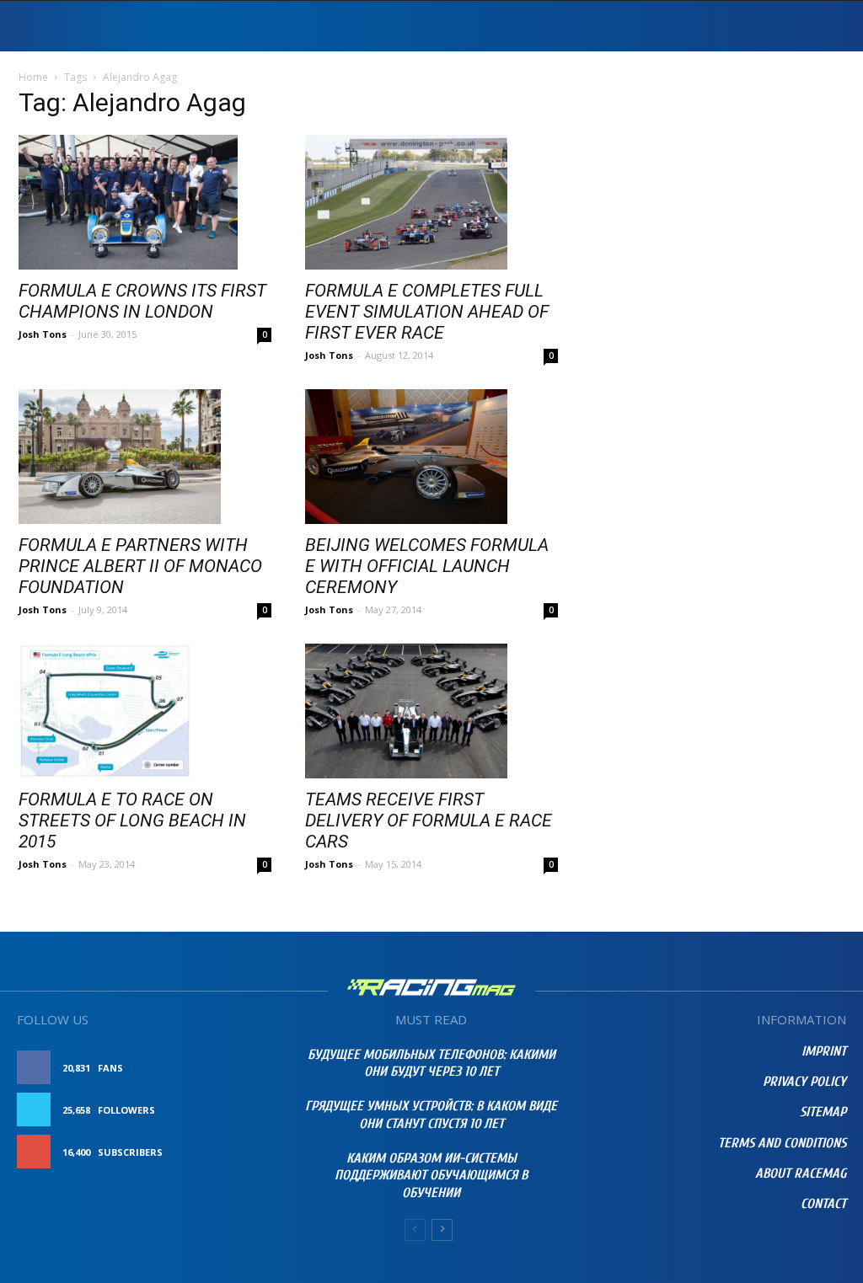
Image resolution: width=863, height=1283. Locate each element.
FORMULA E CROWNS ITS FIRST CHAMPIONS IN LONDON (142, 301)
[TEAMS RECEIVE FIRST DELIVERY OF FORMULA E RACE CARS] (431, 711)
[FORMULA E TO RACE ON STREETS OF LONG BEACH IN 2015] (145, 711)
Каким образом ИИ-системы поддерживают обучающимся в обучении (431, 1176)
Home (33, 77)
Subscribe (244, 1152)
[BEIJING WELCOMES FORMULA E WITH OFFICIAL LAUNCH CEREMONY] (431, 456)
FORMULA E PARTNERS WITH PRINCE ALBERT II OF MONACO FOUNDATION (140, 566)
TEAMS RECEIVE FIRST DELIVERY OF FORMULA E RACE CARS (428, 820)
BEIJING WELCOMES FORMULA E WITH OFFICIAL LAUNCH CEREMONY (427, 566)
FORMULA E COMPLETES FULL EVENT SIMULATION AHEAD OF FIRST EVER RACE (427, 312)
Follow (251, 1110)
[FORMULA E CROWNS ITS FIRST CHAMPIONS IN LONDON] (145, 202)
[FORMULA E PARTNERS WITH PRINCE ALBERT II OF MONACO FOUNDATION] (145, 456)
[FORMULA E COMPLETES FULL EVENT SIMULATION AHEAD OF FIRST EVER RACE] (431, 202)
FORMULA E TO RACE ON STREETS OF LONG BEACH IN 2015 (132, 820)
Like (261, 1067)
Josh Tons (43, 334)
